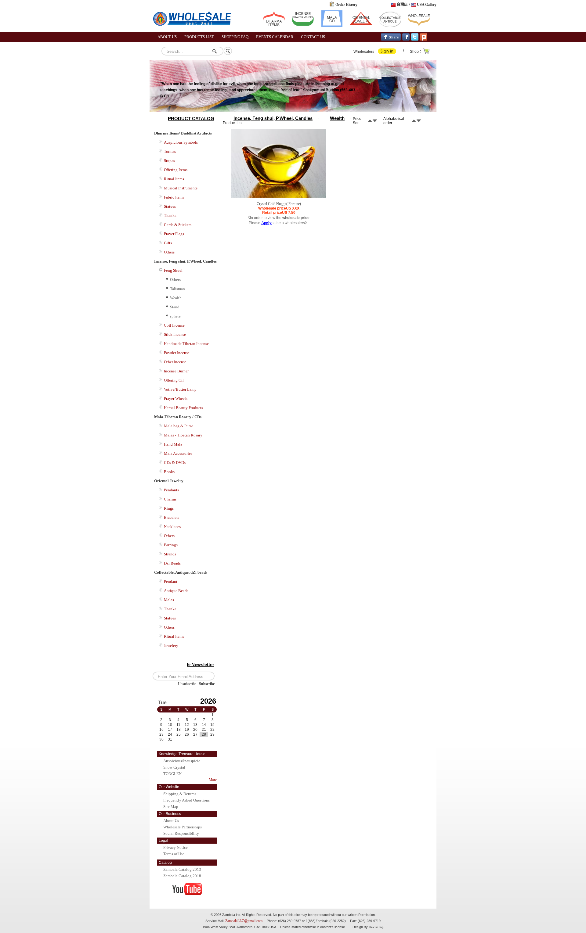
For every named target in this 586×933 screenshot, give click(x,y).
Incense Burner (176, 371)
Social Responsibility (181, 833)
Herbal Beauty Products (183, 407)
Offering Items (175, 169)
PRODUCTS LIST (199, 36)
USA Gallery (426, 4)
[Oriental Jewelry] (360, 26)
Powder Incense (177, 352)
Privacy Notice (175, 847)
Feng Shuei (173, 270)
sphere (175, 316)
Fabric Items (174, 197)
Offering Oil (174, 380)
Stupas (169, 160)
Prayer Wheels (175, 398)
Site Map (170, 806)
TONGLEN (172, 773)
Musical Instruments (180, 188)
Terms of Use (173, 854)
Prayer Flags (174, 233)
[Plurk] (423, 39)
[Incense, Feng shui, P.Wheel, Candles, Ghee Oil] (302, 26)
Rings (169, 508)
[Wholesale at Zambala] (195, 31)
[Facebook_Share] (391, 39)
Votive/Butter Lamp (180, 389)
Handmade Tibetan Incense (186, 343)
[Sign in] (387, 53)
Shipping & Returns (179, 793)
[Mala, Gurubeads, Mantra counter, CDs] (331, 26)
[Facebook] (406, 39)
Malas (169, 599)
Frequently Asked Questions (186, 800)
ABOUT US (167, 36)
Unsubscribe (187, 684)
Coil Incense (174, 325)
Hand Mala (173, 444)
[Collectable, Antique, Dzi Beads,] (389, 26)
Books (169, 471)
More (213, 780)
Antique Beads (176, 590)
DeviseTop (376, 927)
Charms (170, 499)
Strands (170, 554)
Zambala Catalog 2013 (182, 869)
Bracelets (171, 517)
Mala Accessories (178, 453)
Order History (346, 4)
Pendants (171, 490)
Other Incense (175, 362)
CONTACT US (313, 36)
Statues (170, 206)
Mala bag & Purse (178, 426)
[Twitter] (414, 39)
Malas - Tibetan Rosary (183, 435)
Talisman (177, 288)
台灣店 (402, 4)
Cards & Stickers (177, 224)
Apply (266, 223)
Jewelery (171, 645)
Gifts (168, 243)
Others (169, 252)
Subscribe (207, 684)
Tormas (170, 151)
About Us (171, 820)
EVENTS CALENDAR (274, 36)
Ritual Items (174, 179)
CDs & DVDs (175, 462)
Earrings (171, 545)
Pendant (170, 581)
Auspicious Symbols (181, 142)
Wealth (176, 298)
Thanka (170, 215)
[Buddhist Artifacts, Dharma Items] (273, 26)
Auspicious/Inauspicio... (183, 761)
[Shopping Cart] (426, 53)
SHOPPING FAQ (235, 36)
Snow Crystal (174, 767)
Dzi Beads (172, 563)
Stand (174, 307)
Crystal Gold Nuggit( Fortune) (279, 204)
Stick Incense (175, 334)
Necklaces (172, 526)
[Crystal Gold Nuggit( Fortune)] (278, 196)
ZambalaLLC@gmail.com (243, 921)
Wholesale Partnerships (182, 827)
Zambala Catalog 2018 (182, 876)
